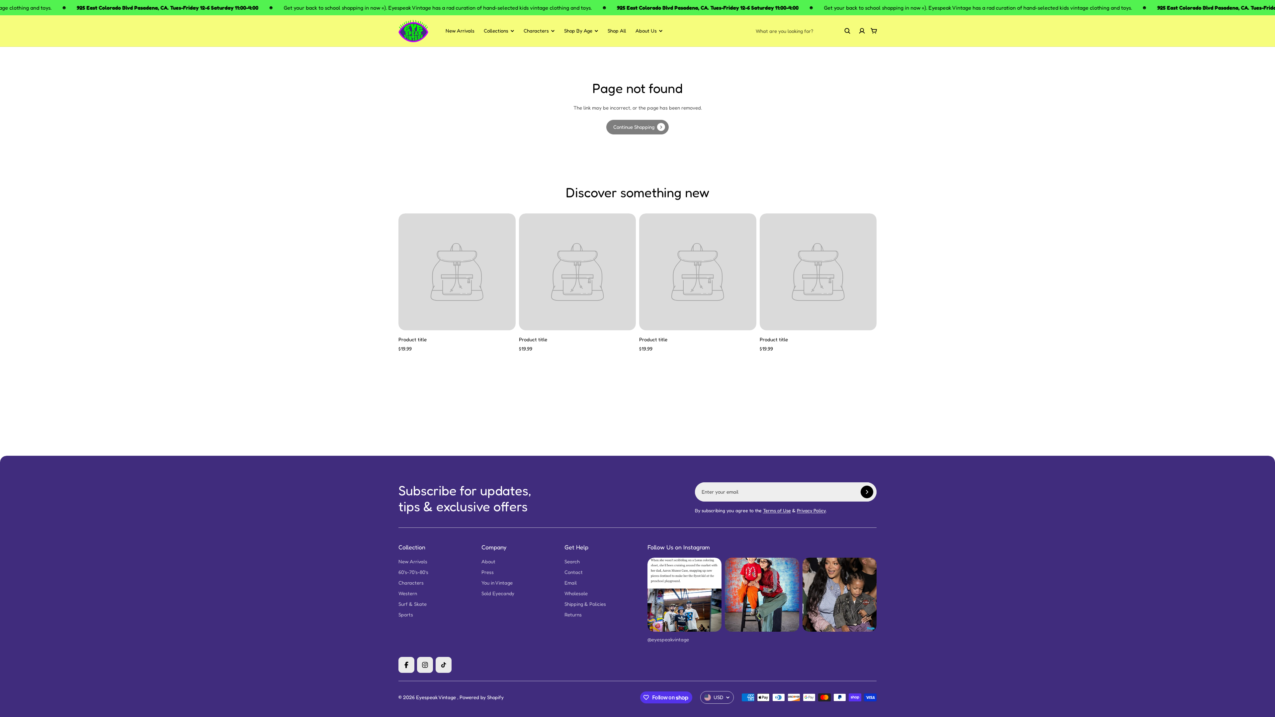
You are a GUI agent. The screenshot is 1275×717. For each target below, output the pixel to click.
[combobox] (803, 31)
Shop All (617, 31)
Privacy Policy (811, 510)
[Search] (847, 31)
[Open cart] (874, 31)
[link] (637, 127)
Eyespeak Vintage (436, 697)
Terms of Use (777, 510)
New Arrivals (460, 31)
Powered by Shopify (482, 697)
